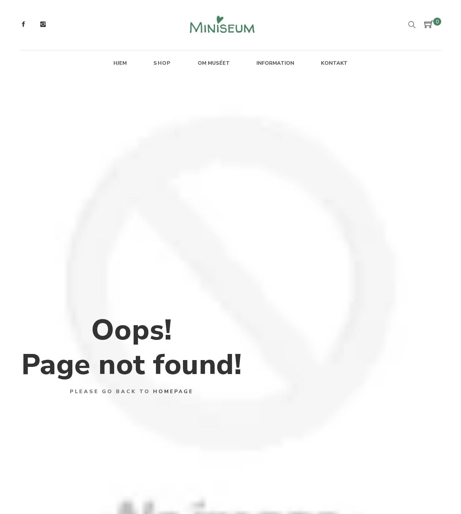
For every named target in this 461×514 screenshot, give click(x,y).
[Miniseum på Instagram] (42, 25)
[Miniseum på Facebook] (23, 25)
